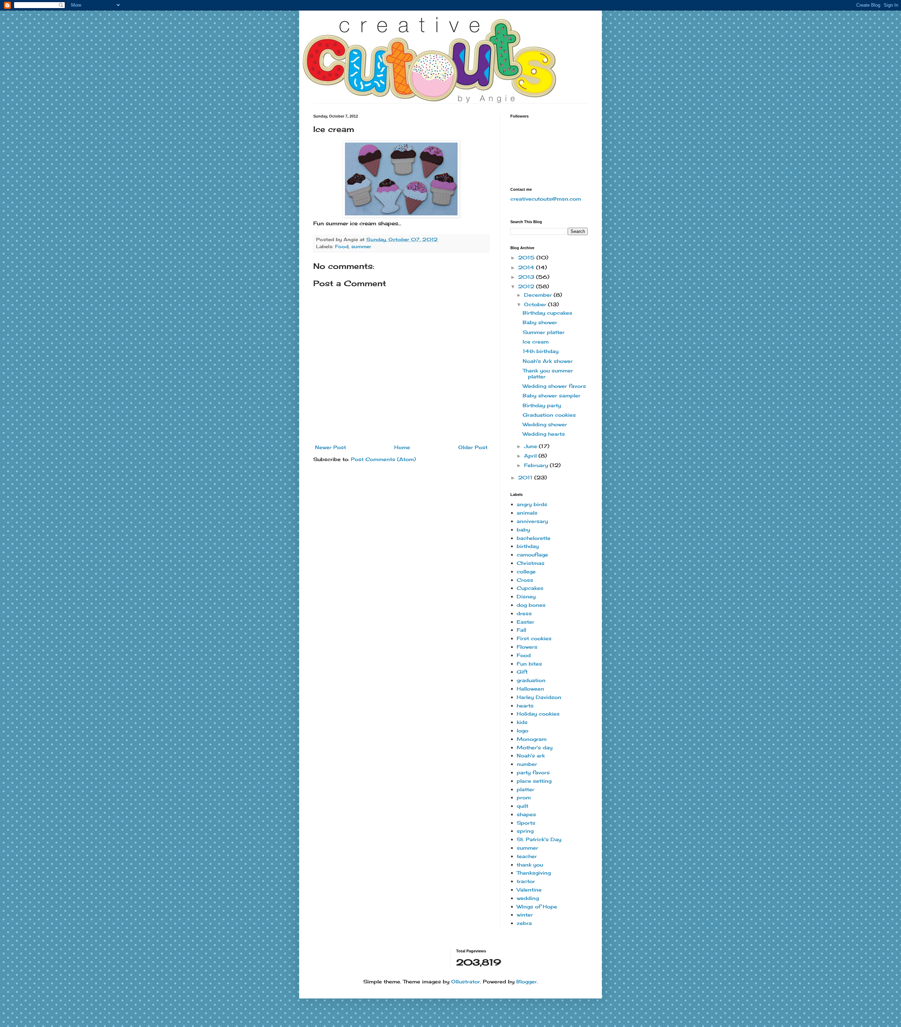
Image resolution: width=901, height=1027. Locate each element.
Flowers (527, 647)
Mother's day (535, 747)
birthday (528, 546)
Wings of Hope (537, 906)
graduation (531, 680)
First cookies (534, 638)
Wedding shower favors (554, 386)
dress (524, 613)
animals (527, 513)
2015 (527, 257)
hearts (525, 705)
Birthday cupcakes (547, 313)
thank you (530, 865)
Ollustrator (465, 981)
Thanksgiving (534, 873)
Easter (525, 622)
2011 (526, 477)
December (539, 295)
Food (341, 246)
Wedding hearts (544, 434)
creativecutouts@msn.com (545, 199)
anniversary (532, 521)
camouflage (532, 554)
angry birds (532, 504)
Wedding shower (545, 424)
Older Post (472, 447)
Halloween (530, 689)
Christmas (530, 563)
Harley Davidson (539, 697)
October (536, 304)
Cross (525, 580)
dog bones (531, 605)
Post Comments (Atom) (383, 459)
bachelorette (533, 538)
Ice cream (536, 342)
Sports (526, 823)
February (537, 465)
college (526, 571)
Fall (521, 630)
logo (522, 730)
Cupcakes (530, 588)
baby (523, 530)
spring (525, 831)
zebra (524, 923)
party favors (533, 772)
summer (361, 246)
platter (525, 789)
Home (402, 447)
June (531, 446)
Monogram (532, 739)
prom (524, 797)
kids (522, 722)
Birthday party (542, 405)
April (531, 456)
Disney (526, 596)
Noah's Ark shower (548, 361)
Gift (522, 672)
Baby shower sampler (551, 395)
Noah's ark (531, 755)
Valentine (529, 890)
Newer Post (330, 447)
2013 (527, 277)
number (527, 764)
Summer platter (544, 332)
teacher (527, 856)
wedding (528, 898)
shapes (526, 814)
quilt (522, 806)
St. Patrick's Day (539, 839)
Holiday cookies (538, 714)
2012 (527, 286)
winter (525, 915)
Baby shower (540, 322)
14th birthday (541, 351)
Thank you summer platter (548, 373)
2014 (527, 267)
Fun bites (529, 664)
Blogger (526, 981)
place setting (534, 781)
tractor (526, 881)
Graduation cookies (549, 415)
